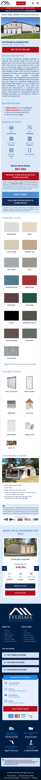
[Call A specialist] (6, 683)
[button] (36, 568)
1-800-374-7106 (17, 184)
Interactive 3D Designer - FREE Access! (20, 8)
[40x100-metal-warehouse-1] (20, 28)
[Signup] (6, 701)
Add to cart (20, 194)
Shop (10, 15)
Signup (11, 701)
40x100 (16, 15)
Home (4, 15)
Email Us (11, 689)
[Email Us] (6, 689)
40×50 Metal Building (20, 559)
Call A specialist (14, 683)
